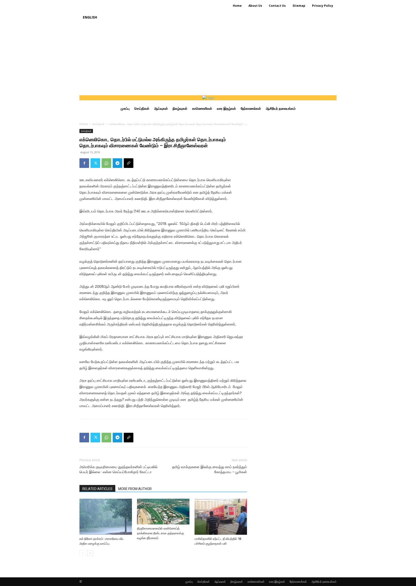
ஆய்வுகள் (220, 582)
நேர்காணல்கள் (298, 582)
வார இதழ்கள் (277, 582)
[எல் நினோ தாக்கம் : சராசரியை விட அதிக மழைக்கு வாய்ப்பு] (105, 517)
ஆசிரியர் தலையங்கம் (324, 582)
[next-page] (90, 553)
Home (83, 124)
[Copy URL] (128, 163)
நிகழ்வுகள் (236, 582)
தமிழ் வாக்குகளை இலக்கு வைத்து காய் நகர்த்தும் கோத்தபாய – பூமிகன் (209, 469)
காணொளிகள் (256, 582)
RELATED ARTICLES (97, 489)
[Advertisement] (208, 59)
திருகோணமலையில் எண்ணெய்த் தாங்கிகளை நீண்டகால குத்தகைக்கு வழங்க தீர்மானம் (160, 533)
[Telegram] (117, 163)
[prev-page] (82, 553)
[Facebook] (84, 163)
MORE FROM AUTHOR (135, 489)
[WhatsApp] (106, 163)
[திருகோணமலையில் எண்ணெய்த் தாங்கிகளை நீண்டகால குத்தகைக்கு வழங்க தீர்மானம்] (163, 511)
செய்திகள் (98, 124)
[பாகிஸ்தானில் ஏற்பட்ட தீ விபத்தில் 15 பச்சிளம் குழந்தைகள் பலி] (221, 517)
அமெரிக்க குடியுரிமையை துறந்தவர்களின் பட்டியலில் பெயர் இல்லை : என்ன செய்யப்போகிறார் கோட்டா (118, 469)
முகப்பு (189, 582)
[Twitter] (95, 163)
